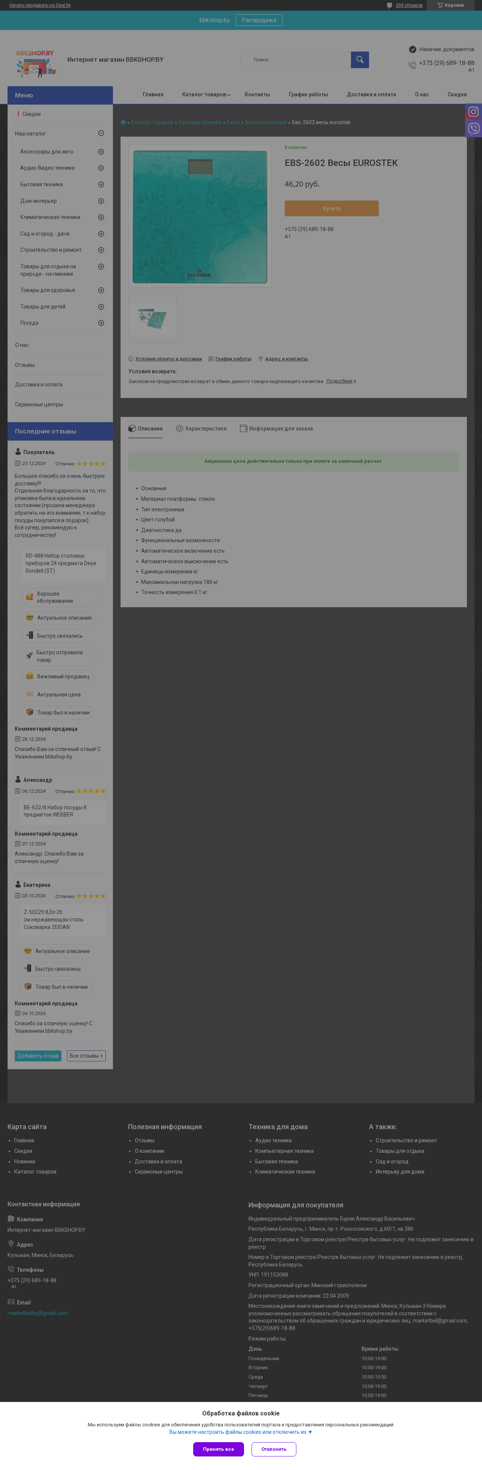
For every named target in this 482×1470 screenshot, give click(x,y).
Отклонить (274, 1449)
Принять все (218, 1449)
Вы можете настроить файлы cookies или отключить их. (238, 1432)
